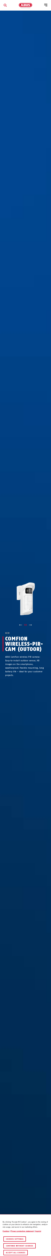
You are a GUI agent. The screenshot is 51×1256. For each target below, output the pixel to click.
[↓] (30, 625)
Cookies (6, 1231)
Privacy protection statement (22, 1231)
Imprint (38, 1231)
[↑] (20, 625)
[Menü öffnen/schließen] (46, 5)
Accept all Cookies (15, 1253)
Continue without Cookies (19, 1246)
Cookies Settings (14, 1239)
